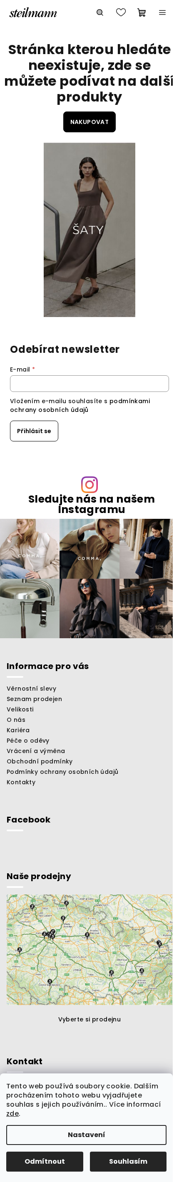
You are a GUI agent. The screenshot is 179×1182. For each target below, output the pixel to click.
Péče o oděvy (28, 740)
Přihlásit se (34, 431)
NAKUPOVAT (89, 122)
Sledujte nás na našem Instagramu (91, 504)
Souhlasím (128, 1161)
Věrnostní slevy (31, 688)
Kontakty (21, 782)
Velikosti (20, 709)
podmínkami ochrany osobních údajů (80, 405)
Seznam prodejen (34, 699)
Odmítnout (45, 1161)
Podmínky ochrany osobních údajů (62, 772)
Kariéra (18, 730)
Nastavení (86, 1135)
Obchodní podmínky (40, 761)
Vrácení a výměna (36, 751)
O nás (16, 720)
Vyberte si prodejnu (89, 1019)
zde (12, 1113)
